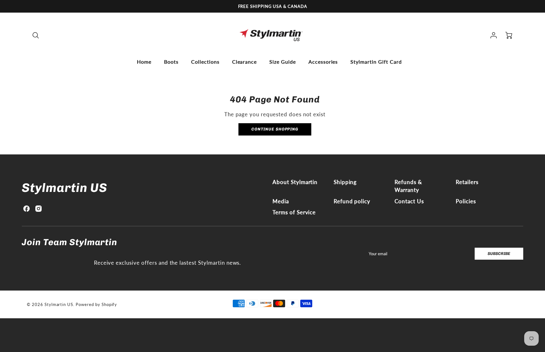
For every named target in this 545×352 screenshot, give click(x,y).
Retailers (467, 182)
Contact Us (409, 201)
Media (280, 201)
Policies (466, 201)
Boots (171, 62)
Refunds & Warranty (408, 186)
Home (144, 62)
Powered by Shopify (96, 304)
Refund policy (352, 201)
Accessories (323, 62)
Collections (205, 62)
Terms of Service (294, 212)
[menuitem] (144, 61)
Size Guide (282, 62)
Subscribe (499, 253)
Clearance (244, 62)
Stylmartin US (64, 187)
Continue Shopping (274, 129)
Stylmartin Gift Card (375, 62)
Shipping (345, 182)
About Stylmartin (295, 182)
